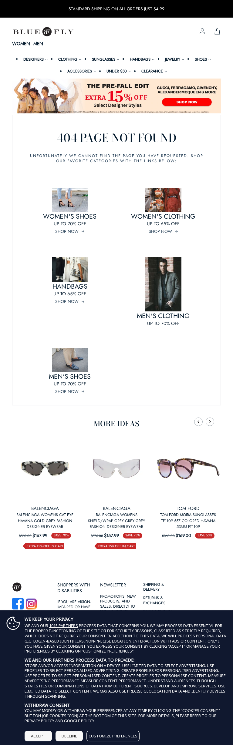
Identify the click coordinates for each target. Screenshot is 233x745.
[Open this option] (45, 468)
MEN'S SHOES (70, 376)
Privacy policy (39, 720)
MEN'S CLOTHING (163, 315)
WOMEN (21, 44)
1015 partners (63, 625)
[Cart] (217, 31)
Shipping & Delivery (153, 587)
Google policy (79, 720)
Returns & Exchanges (154, 601)
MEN (38, 44)
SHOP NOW (67, 231)
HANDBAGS (69, 286)
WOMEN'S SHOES (69, 216)
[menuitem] (35, 59)
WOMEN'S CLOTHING (163, 216)
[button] (198, 422)
